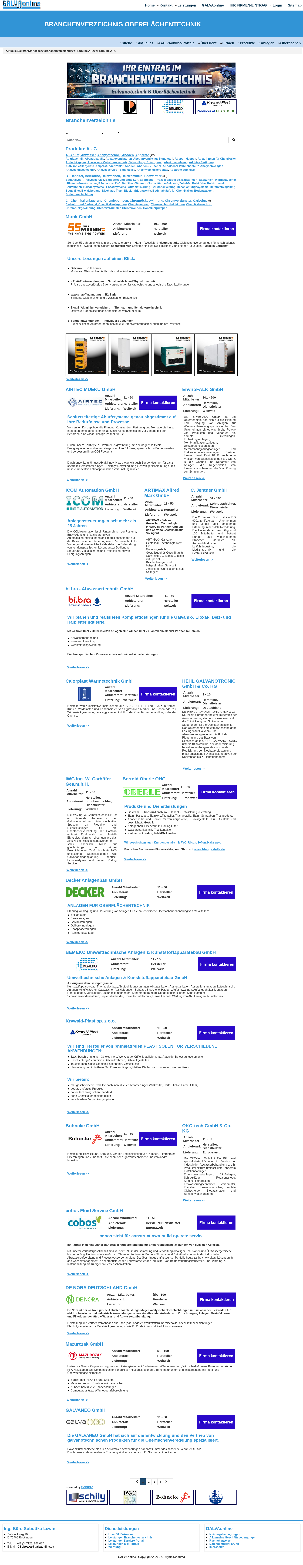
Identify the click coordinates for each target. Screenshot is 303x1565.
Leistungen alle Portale (123, 1543)
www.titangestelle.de (209, 849)
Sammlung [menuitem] (134, 132)
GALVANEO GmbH (86, 1410)
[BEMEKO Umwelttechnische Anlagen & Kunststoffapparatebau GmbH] (173, 106)
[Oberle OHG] (142, 792)
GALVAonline (213, 5)
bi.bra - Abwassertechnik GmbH (100, 588)
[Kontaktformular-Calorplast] (158, 694)
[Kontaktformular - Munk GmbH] (216, 228)
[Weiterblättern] (166, 1481)
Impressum (216, 1546)
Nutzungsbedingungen (224, 1534)
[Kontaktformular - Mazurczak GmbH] (216, 1355)
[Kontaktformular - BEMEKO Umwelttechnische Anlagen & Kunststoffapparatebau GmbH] (217, 964)
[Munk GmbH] (87, 229)
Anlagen (267, 43)
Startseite (34, 50)
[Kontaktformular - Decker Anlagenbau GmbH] (216, 892)
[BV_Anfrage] (151, 80)
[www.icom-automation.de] (85, 503)
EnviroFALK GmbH (202, 389)
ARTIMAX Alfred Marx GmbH (161, 493)
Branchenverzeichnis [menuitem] (86, 133)
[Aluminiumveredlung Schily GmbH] (87, 1497)
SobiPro (87, 1487)
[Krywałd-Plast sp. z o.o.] (216, 106)
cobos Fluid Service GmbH (94, 1210)
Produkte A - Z (84, 50)
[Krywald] (85, 1033)
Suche (127, 43)
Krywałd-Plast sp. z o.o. (91, 1021)
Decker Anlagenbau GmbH (94, 880)
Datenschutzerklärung (224, 1543)
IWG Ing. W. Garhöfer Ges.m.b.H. (88, 781)
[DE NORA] (85, 1300)
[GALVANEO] (85, 1422)
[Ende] (171, 1481)
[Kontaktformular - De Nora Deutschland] (216, 1299)
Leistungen (186, 5)
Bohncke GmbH (83, 1125)
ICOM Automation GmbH (92, 490)
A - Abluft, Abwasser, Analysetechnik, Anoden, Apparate (107, 155)
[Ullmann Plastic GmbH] (130, 106)
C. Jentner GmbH (209, 490)
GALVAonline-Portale (176, 43)
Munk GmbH (79, 216)
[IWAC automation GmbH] (130, 1497)
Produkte (247, 43)
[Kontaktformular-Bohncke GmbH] (158, 1138)
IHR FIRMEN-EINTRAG (248, 5)
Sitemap (295, 5)
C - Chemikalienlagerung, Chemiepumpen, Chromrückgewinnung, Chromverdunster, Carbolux (136, 200)
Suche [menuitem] (112, 133)
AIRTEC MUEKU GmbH (91, 389)
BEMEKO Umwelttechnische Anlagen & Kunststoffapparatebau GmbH (141, 952)
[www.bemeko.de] (87, 964)
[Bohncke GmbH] (85, 1139)
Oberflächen (290, 43)
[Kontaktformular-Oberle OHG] (217, 791)
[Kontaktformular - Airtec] (158, 402)
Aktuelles (145, 43)
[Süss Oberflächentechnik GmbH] (216, 1497)
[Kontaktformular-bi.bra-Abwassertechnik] (210, 600)
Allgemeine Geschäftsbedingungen (232, 1537)
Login (277, 5)
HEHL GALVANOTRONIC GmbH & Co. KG (208, 683)
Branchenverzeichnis (58, 50)
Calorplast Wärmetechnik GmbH (100, 681)
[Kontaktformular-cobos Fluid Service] (216, 1222)
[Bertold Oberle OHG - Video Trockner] (87, 106)
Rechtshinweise (220, 1540)
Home (150, 5)
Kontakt (166, 5)
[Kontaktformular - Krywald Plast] (216, 1032)
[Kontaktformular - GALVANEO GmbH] (216, 1422)
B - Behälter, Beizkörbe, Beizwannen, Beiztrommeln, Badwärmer (114, 176)
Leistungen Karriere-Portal (126, 1540)
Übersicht (208, 43)
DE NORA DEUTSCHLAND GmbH (101, 1287)
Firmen (228, 43)
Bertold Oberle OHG (144, 778)
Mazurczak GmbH (84, 1344)
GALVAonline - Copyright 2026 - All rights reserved (151, 1557)
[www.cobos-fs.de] (85, 1223)
